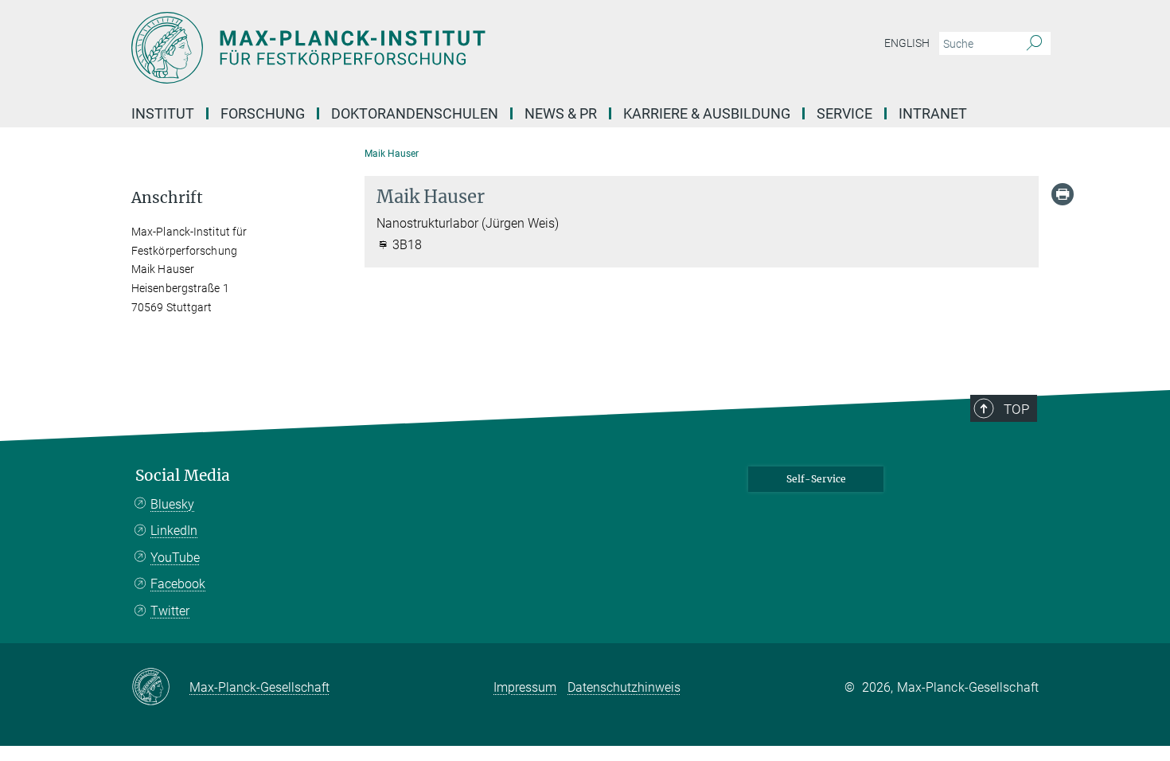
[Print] (1062, 194)
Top (1016, 409)
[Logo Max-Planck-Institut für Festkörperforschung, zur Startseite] (429, 48)
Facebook (177, 583)
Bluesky (172, 504)
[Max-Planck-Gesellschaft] (160, 688)
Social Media (182, 475)
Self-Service (816, 479)
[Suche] (1034, 44)
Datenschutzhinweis (624, 687)
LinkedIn (173, 530)
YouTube (175, 557)
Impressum (524, 687)
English (907, 43)
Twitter (169, 611)
